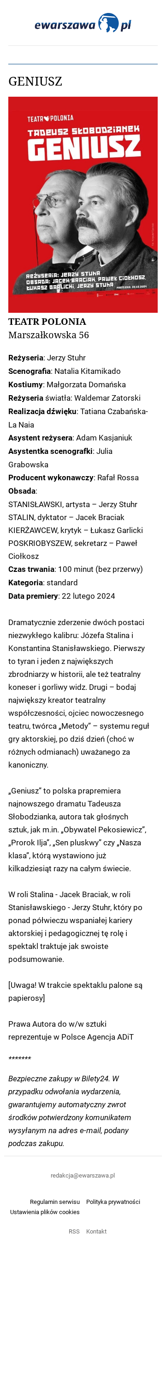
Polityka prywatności (113, 1201)
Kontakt (96, 1231)
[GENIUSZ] (83, 205)
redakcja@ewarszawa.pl (83, 1175)
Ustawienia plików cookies (45, 1211)
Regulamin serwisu (55, 1201)
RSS (74, 1231)
